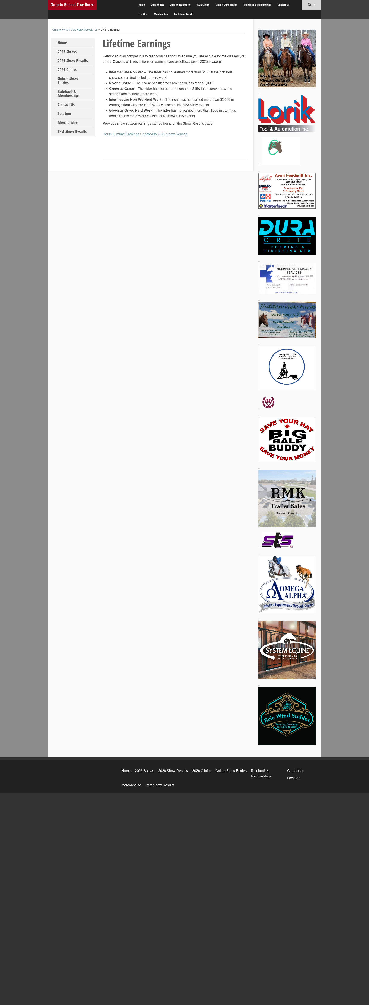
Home (142, 5)
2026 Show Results (180, 5)
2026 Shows (157, 5)
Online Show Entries (226, 5)
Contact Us (283, 5)
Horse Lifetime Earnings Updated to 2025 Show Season (145, 134)
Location (143, 14)
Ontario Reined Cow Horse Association (72, 6)
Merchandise (161, 14)
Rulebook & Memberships (257, 5)
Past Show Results (184, 14)
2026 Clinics (203, 5)
